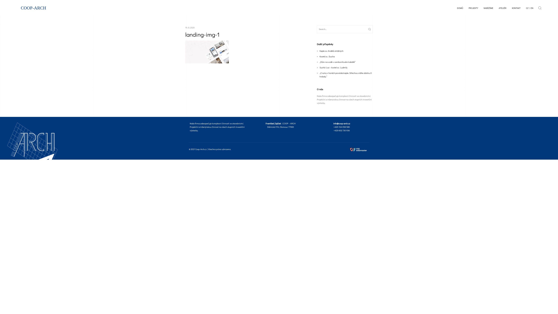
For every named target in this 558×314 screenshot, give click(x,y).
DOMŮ (460, 8)
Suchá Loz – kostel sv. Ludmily (333, 67)
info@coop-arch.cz (341, 123)
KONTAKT (516, 8)
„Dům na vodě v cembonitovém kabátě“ (337, 61)
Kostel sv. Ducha (327, 56)
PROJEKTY (473, 8)
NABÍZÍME (488, 8)
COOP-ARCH (33, 8)
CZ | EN (529, 8)
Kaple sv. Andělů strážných (331, 50)
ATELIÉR (502, 8)
